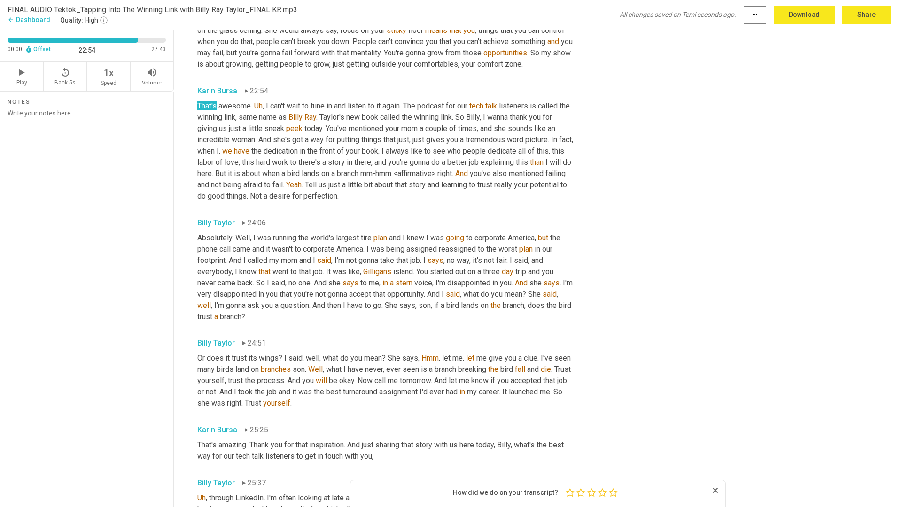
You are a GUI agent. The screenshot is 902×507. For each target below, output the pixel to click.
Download (804, 14)
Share (866, 14)
